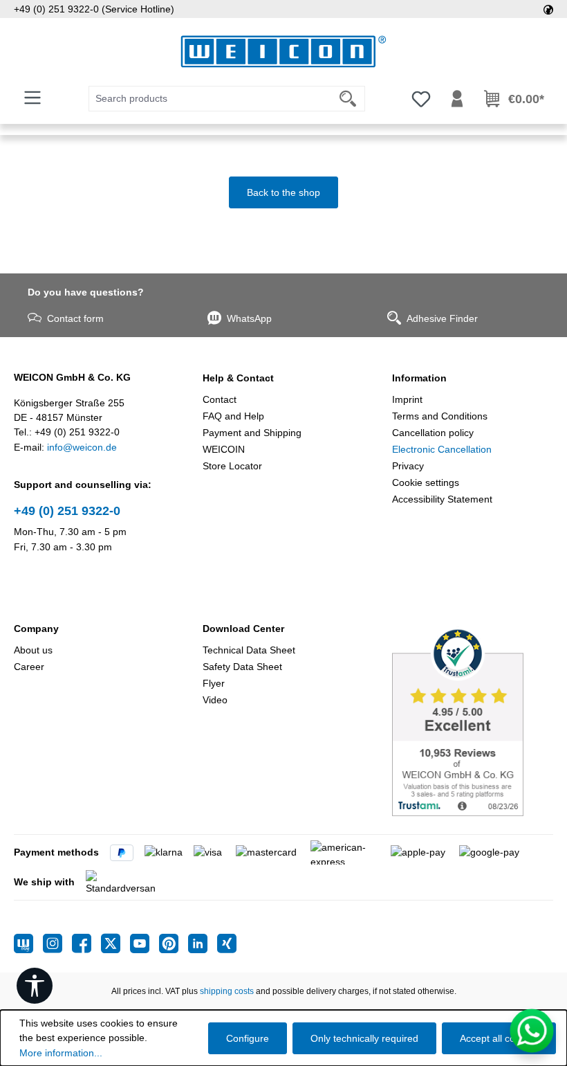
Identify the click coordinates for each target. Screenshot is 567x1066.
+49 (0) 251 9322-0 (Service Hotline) (94, 9)
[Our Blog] (28, 943)
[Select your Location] (548, 9)
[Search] (348, 98)
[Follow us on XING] (226, 943)
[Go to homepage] (283, 52)
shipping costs (227, 991)
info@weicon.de (82, 447)
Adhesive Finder (442, 318)
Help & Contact (238, 377)
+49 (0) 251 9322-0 (67, 511)
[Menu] (32, 97)
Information (419, 377)
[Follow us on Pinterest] (173, 943)
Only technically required (364, 1038)
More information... (60, 1052)
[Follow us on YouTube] (144, 943)
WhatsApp (249, 318)
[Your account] (457, 99)
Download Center (243, 628)
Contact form (75, 318)
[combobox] (210, 98)
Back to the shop (283, 192)
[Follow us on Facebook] (86, 943)
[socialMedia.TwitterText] (115, 943)
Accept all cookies (499, 1038)
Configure (247, 1038)
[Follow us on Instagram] (57, 943)
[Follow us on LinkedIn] (202, 943)
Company (36, 628)
